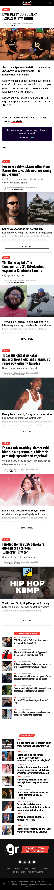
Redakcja (12, 25)
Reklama (26, 869)
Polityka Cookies (19, 872)
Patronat (17, 869)
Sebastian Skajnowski (16, 189)
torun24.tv (16, 121)
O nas (9, 869)
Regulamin (43, 869)
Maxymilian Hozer (15, 564)
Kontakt (34, 869)
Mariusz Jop (13, 471)
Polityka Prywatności (35, 872)
